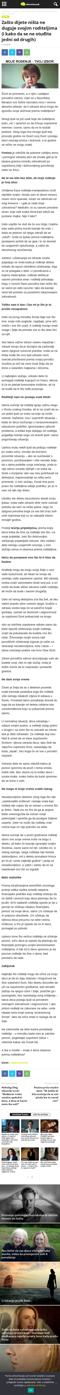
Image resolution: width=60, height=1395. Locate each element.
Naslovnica (6, 11)
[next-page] (32, 1177)
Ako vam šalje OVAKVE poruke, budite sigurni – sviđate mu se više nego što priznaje (48, 1138)
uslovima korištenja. (36, 1385)
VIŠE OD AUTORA (40, 1114)
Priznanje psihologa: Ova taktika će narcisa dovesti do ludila (29, 1216)
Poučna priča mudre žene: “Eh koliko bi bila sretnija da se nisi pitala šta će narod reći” (45, 1094)
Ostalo (15, 11)
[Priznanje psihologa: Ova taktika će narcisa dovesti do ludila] (30, 1203)
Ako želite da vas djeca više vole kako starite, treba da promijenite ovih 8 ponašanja (26, 1254)
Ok (30, 1390)
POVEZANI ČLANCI (20, 1114)
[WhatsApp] (27, 52)
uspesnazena (19, 1062)
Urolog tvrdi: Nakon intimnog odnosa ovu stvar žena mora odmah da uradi (29, 1137)
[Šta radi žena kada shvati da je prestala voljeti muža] (49, 1154)
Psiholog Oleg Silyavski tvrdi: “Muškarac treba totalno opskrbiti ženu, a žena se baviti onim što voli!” (14, 1096)
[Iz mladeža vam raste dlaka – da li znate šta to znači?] (30, 1363)
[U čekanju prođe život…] (30, 1283)
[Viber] (19, 52)
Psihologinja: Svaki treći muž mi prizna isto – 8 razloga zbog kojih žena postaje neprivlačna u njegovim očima (10, 1167)
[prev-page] (28, 1177)
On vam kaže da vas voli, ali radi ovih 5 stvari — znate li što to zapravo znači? (29, 1165)
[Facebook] (5, 52)
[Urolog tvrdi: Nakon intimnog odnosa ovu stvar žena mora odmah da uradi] (30, 1126)
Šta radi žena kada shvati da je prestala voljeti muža (48, 1164)
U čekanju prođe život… (17, 1300)
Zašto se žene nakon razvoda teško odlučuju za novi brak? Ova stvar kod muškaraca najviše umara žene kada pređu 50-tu (30, 1334)
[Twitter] (12, 52)
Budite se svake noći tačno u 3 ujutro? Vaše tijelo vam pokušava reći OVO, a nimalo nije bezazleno (10, 1139)
